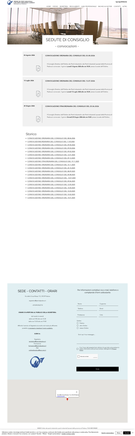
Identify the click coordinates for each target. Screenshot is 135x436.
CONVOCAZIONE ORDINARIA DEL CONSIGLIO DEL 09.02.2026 (51, 151)
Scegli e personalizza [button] (107, 433)
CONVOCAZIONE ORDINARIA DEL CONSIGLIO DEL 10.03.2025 (51, 191)
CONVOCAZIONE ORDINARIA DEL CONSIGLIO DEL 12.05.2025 (51, 185)
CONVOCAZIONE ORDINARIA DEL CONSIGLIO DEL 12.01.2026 (51, 155)
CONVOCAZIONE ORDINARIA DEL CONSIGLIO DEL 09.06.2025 (51, 181)
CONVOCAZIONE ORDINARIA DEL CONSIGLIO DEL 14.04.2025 (51, 188)
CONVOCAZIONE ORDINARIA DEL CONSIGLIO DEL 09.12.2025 (51, 158)
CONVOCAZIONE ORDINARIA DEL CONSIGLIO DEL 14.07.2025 (51, 178)
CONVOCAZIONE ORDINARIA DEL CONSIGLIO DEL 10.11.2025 (51, 165)
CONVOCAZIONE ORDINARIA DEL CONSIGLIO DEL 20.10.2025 (51, 168)
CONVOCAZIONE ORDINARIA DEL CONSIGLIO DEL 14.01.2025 (51, 198)
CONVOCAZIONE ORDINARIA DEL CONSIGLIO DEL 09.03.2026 (51, 148)
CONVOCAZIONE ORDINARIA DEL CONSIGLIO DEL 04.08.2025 (51, 175)
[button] (88, 6)
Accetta (127, 433)
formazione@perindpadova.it (37, 346)
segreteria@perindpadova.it (37, 301)
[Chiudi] (133, 433)
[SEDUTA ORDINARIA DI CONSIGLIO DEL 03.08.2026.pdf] (38, 69)
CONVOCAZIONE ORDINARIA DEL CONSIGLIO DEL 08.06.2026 (51, 138)
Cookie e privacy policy (68, 434)
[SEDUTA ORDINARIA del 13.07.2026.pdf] (38, 94)
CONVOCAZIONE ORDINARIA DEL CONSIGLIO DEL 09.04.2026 (51, 145)
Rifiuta (118, 433)
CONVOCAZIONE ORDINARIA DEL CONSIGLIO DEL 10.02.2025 (51, 194)
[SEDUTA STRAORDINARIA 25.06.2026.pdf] (38, 119)
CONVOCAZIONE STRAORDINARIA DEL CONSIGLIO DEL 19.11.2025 (53, 161)
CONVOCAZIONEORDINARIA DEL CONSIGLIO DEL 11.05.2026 (51, 142)
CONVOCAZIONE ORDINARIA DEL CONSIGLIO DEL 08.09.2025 (51, 171)
